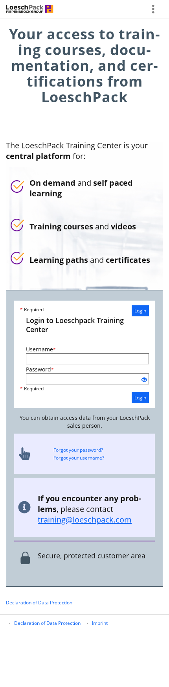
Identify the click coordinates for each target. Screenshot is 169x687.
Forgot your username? (78, 457)
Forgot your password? (78, 450)
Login (140, 310)
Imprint (100, 623)
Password (40, 369)
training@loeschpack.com (85, 519)
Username (41, 349)
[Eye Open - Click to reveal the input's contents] (144, 380)
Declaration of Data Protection (39, 602)
